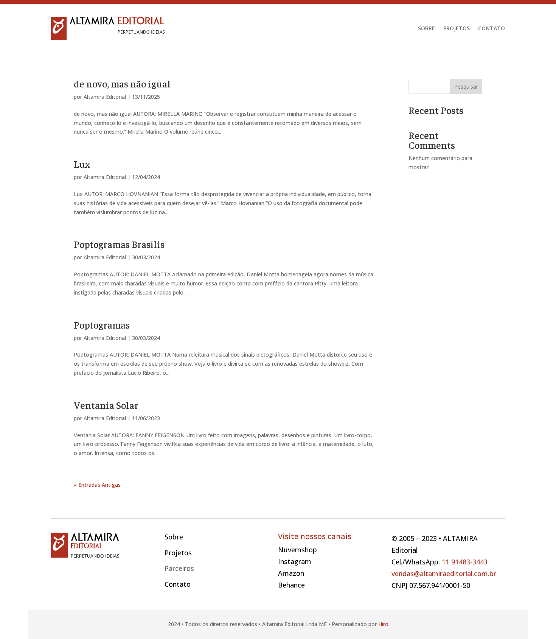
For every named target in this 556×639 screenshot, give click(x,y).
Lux (82, 163)
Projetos (456, 28)
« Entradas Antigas (97, 484)
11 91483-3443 (465, 561)
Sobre (426, 28)
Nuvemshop (297, 549)
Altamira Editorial (105, 96)
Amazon (291, 573)
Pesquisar (466, 86)
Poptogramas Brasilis (119, 244)
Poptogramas (102, 324)
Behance (291, 584)
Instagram (294, 561)
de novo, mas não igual (122, 83)
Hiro (383, 624)
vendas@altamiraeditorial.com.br (443, 573)
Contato (491, 28)
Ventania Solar (106, 405)
